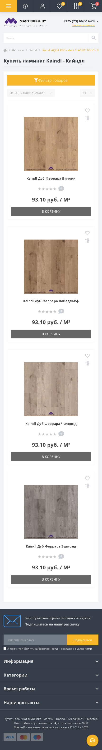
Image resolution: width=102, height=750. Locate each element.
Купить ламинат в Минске (23, 719)
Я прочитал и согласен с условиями (49, 649)
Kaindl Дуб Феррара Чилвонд (51, 423)
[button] (42, 6)
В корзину (51, 211)
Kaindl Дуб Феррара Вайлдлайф (51, 301)
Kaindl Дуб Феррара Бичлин (51, 178)
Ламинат (18, 50)
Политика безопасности (41, 649)
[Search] (93, 38)
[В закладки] (87, 111)
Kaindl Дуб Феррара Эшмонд (51, 546)
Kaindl (33, 50)
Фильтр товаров (53, 80)
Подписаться (83, 640)
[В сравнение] (87, 118)
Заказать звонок (83, 25)
